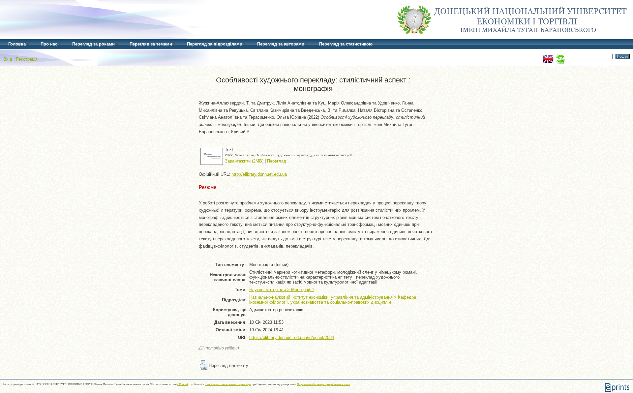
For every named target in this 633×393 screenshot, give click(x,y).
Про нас (49, 44)
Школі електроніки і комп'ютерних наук (228, 384)
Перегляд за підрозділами (214, 44)
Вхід (7, 59)
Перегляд (276, 161)
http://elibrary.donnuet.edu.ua (259, 174)
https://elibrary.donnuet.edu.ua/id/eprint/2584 (291, 337)
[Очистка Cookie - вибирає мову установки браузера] (560, 56)
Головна (17, 44)
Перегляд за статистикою (346, 44)
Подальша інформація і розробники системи (323, 384)
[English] (548, 56)
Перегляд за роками (93, 44)
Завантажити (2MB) (244, 161)
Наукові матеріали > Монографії (281, 289)
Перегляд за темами (151, 44)
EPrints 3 (182, 384)
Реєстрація (27, 59)
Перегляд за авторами (280, 44)
